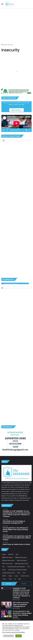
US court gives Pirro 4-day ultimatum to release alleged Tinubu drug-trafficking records (22, 614)
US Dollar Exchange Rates (11, 284)
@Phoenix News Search (8, 560)
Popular (23, 584)
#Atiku (4, 554)
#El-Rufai (10, 554)
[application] (16, 123)
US (15, 579)
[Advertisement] (16, 25)
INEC (19, 572)
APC (28, 566)
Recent (9, 584)
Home (4, 44)
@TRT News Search (7, 563)
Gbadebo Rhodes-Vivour (8, 572)
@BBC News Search (7, 557)
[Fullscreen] (29, 130)
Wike (19, 579)
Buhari (4, 569)
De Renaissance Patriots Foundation (17, 569)
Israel (24, 572)
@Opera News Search (21, 557)
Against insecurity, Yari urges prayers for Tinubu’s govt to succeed (16, 75)
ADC (3, 566)
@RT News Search (22, 560)
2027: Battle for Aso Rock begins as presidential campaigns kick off (21, 604)
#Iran (17, 554)
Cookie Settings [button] (8, 636)
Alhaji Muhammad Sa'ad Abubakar (16, 566)
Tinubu (4, 579)
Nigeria (10, 576)
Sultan (16, 576)
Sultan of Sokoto (25, 576)
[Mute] (26, 130)
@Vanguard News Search (21, 563)
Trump (10, 579)
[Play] (4, 130)
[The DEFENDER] (10, 4)
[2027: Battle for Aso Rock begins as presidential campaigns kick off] (6, 605)
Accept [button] (18, 636)
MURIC (4, 576)
